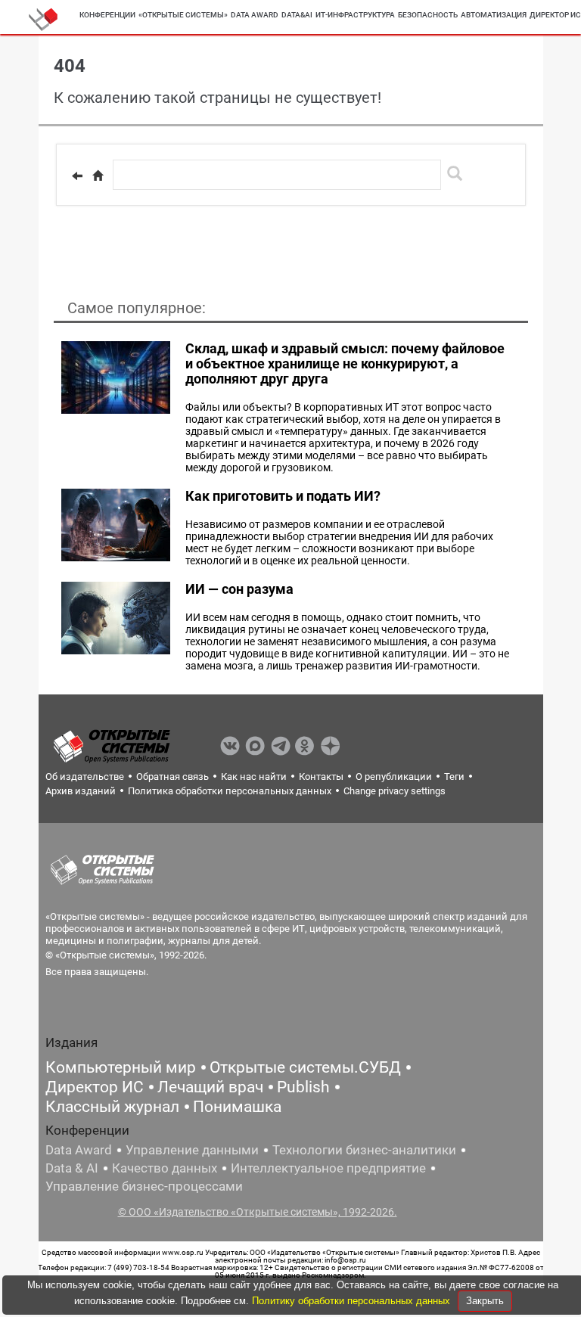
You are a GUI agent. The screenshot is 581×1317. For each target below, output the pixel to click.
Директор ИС (94, 1087)
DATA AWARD (254, 15)
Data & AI (71, 1168)
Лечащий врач (210, 1087)
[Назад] (77, 175)
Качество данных (164, 1168)
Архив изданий (80, 791)
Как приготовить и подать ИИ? (283, 496)
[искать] (454, 173)
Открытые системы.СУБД (305, 1067)
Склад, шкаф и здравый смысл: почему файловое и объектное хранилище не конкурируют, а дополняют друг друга (345, 363)
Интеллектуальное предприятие (328, 1168)
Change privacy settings (394, 791)
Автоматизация (494, 15)
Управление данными (192, 1149)
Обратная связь (172, 776)
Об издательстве (84, 776)
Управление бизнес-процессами (144, 1186)
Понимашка (237, 1107)
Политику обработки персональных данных (352, 1300)
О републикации (394, 776)
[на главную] (97, 175)
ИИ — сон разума (239, 589)
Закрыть (485, 1300)
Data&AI (296, 15)
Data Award (78, 1149)
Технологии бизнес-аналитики (364, 1149)
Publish (303, 1087)
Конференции (107, 15)
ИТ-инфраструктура (355, 15)
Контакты (321, 776)
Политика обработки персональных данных (229, 791)
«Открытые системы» (183, 15)
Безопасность (428, 15)
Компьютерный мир (120, 1067)
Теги (454, 776)
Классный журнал (112, 1107)
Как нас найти (254, 776)
